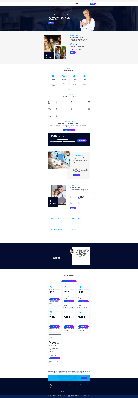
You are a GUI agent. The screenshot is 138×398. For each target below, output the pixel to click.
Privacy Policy (62, 387)
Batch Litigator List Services (73, 385)
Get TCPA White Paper (69, 130)
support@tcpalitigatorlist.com (60, 0)
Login (80, 387)
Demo (67, 3)
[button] (66, 89)
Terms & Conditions (63, 385)
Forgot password (81, 384)
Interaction (70, 3)
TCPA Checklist (63, 391)
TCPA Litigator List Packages (73, 387)
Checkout (80, 385)
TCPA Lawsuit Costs (75, 44)
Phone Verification (76, 3)
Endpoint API (82, 203)
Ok (69, 396)
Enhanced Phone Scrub (74, 198)
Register (71, 384)
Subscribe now (55, 299)
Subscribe (60, 3)
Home (61, 384)
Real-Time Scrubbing (74, 203)
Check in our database (81, 140)
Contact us (62, 388)
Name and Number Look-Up (82, 197)
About (57, 3)
